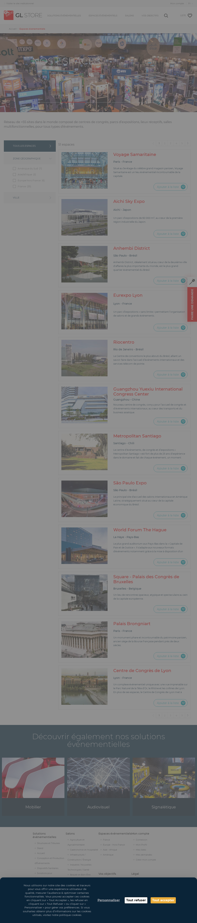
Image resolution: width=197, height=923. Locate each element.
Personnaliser (109, 900)
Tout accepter (163, 900)
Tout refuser (136, 900)
